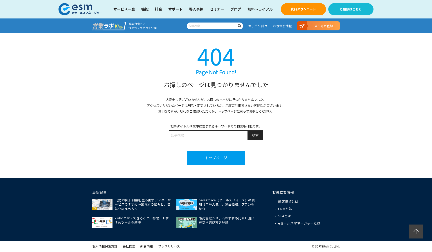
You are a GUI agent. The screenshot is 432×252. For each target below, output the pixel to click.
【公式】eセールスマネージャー (80, 9)
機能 (144, 9)
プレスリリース (169, 246)
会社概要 (129, 246)
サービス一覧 (124, 9)
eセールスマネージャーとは (299, 223)
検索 (239, 26)
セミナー (217, 9)
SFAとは (284, 215)
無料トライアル (260, 9)
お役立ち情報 (282, 26)
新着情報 (146, 246)
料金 (158, 9)
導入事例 (196, 9)
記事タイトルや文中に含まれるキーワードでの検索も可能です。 (216, 126)
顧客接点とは (288, 201)
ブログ (235, 9)
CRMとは (285, 208)
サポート (175, 9)
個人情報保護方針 (104, 246)
